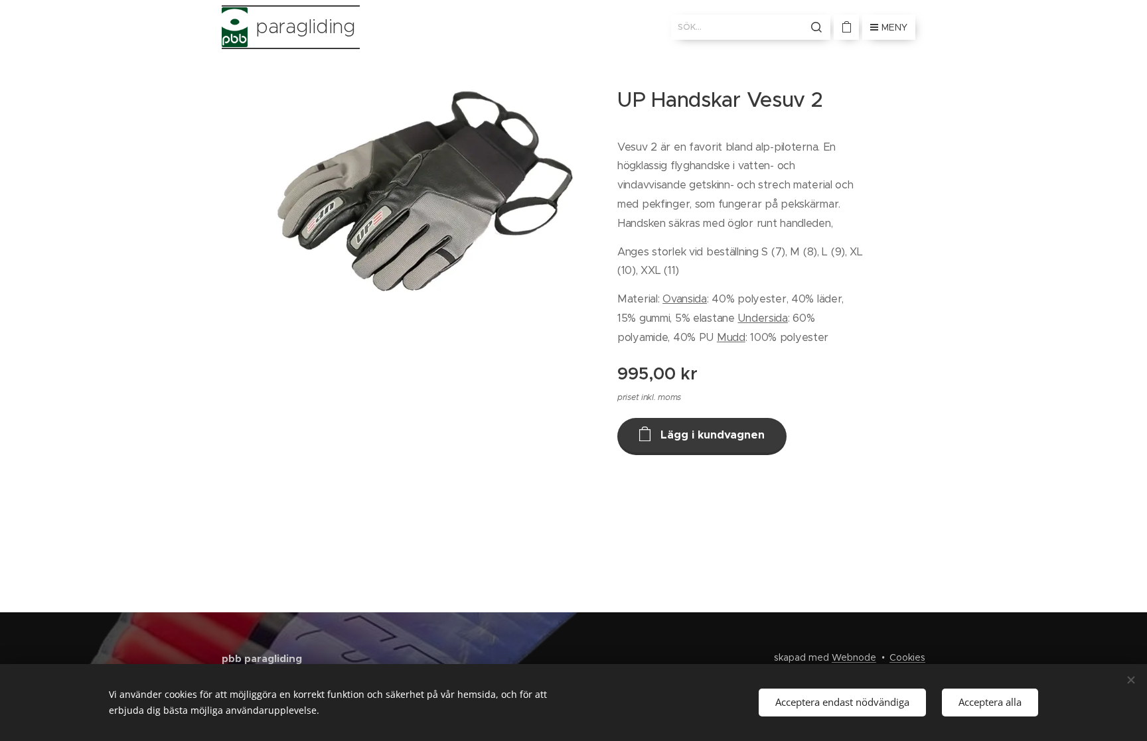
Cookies (907, 657)
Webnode (854, 657)
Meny (894, 27)
